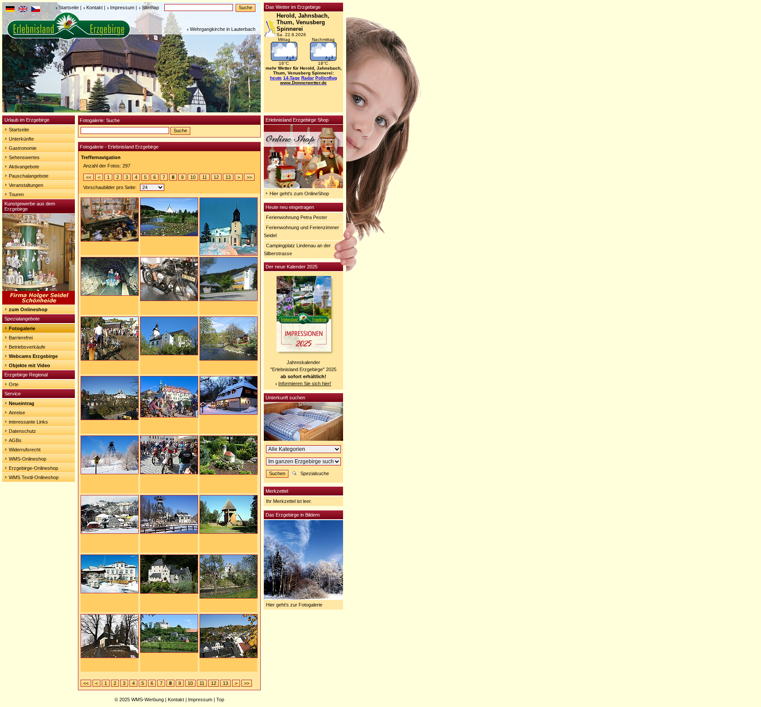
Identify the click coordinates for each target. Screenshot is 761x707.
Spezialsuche (314, 473)
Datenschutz (22, 431)
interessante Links (28, 421)
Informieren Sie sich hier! (304, 383)
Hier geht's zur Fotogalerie (294, 604)
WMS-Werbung (147, 699)
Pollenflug (326, 77)
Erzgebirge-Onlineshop (33, 468)
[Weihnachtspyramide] (169, 514)
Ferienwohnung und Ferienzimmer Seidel (301, 231)
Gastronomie (23, 148)
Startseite (69, 7)
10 (193, 177)
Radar (307, 77)
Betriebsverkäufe (27, 347)
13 (228, 177)
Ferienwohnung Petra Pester (296, 217)
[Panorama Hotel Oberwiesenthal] (228, 278)
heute (276, 77)
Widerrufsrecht (25, 449)
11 (204, 177)
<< (88, 177)
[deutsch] (10, 10)
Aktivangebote (24, 166)
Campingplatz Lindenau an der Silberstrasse (297, 249)
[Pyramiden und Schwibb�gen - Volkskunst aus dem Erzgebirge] (38, 302)
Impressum (122, 7)
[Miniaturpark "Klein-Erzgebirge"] (228, 454)
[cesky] (35, 10)
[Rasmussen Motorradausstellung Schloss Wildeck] (169, 278)
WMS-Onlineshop (27, 458)
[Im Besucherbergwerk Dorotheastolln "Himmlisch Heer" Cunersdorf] (110, 276)
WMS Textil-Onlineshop (34, 477)
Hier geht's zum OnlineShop (299, 193)
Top (220, 699)
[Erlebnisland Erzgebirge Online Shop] (303, 186)
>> (249, 177)
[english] (22, 10)
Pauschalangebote (28, 176)
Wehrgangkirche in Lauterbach (222, 29)
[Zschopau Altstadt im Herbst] (228, 635)
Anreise (17, 412)
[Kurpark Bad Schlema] (169, 216)
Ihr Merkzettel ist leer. (289, 501)
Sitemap (150, 7)
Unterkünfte (21, 138)
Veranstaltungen (26, 185)
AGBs (15, 440)
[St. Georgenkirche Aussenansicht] (169, 335)
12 (216, 177)
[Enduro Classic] (169, 454)
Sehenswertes (24, 157)
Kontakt (94, 7)
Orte (13, 384)
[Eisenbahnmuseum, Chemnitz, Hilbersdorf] (110, 635)
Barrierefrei (21, 337)
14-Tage (291, 77)
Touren (16, 194)
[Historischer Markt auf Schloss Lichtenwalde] (169, 396)
